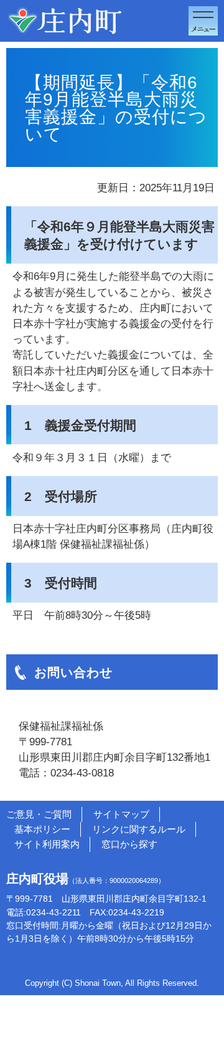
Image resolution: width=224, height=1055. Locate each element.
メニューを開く (203, 21)
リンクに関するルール (138, 829)
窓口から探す (129, 844)
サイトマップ (121, 814)
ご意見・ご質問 (39, 814)
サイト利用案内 (47, 844)
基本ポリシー (42, 829)
